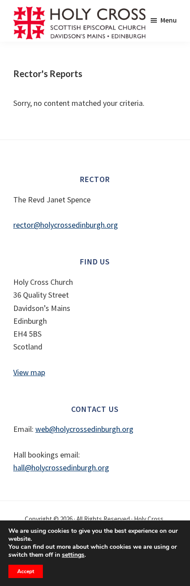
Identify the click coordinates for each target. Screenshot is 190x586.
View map (29, 372)
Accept (25, 571)
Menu (168, 20)
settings (73, 555)
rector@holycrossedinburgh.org (65, 225)
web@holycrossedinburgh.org (84, 429)
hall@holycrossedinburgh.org (61, 467)
